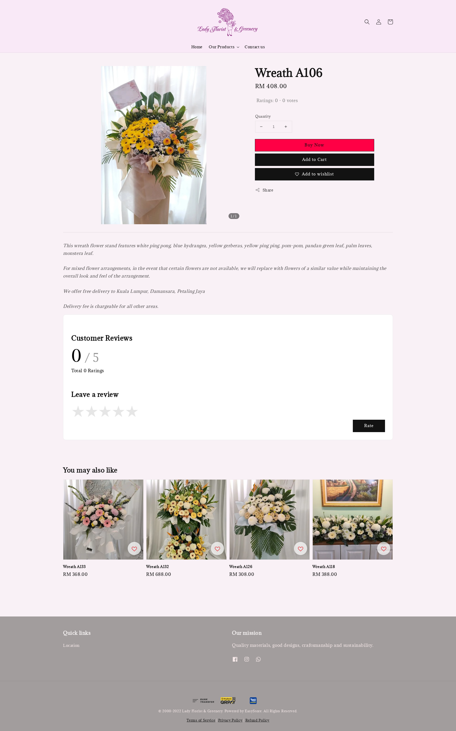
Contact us (255, 46)
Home (196, 46)
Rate (369, 425)
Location (71, 645)
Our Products (221, 47)
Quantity (263, 116)
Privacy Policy (230, 720)
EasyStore (253, 711)
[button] (367, 22)
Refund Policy (257, 720)
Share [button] (268, 190)
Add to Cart (314, 159)
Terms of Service (201, 720)
